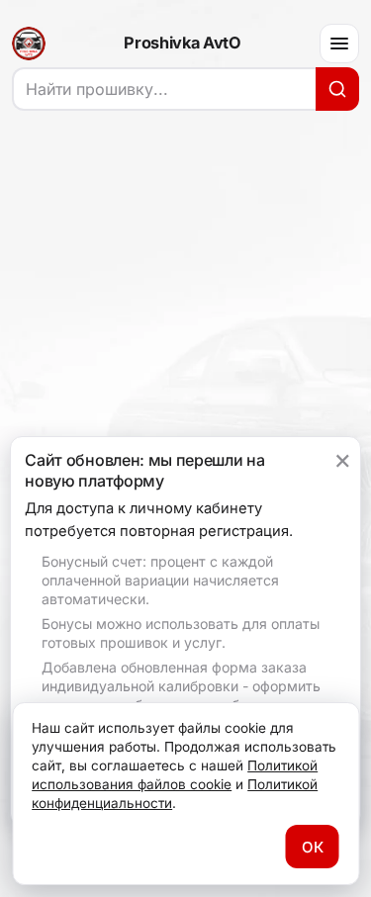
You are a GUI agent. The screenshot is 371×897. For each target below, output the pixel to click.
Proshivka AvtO (182, 43)
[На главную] (29, 43)
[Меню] (339, 43)
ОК (313, 847)
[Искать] (337, 89)
